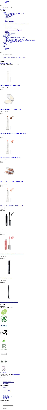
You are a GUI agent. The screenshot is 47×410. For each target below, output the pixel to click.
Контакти (4, 46)
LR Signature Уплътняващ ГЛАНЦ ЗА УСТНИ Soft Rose (12, 253)
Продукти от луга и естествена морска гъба (13, 30)
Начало (4, 12)
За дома (4, 24)
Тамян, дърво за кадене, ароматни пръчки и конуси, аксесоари (17, 39)
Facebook (7, 402)
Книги (6, 31)
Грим (6, 20)
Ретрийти (7, 38)
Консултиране (5, 36)
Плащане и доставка (7, 381)
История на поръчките (7, 396)
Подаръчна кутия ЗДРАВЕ (10, 14)
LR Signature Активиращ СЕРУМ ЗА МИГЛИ (10, 85)
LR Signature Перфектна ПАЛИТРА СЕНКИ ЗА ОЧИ (11, 181)
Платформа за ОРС (6, 390)
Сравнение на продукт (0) (5, 63)
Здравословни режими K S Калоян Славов (13, 41)
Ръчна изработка (8, 27)
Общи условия (5, 383)
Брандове (4, 43)
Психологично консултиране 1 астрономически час (15, 37)
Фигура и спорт (8, 16)
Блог (4, 45)
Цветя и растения (8, 34)
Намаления (5, 44)
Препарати (7, 32)
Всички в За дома (6, 35)
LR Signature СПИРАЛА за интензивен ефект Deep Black (12, 229)
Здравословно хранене (9, 15)
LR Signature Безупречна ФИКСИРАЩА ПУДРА (10, 109)
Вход (6, 2)
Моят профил (5, 395)
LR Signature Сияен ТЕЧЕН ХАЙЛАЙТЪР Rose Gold (11, 205)
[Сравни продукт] (4, 210)
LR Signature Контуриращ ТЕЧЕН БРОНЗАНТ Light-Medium (13, 133)
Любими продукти (6, 397)
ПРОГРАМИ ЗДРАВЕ (9, 21)
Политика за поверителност (8, 382)
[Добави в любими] (3, 210)
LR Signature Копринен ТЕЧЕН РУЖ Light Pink (10, 157)
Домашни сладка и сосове (10, 33)
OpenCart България (16, 374)
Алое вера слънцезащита (10, 22)
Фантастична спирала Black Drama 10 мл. (9, 302)
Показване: (2, 65)
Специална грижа (8, 18)
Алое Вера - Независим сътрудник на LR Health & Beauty (14, 13)
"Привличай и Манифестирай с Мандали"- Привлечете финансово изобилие (20, 40)
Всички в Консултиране (7, 42)
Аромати (7, 19)
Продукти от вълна (9, 25)
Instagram (7, 403)
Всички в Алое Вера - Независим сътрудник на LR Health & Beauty (16, 23)
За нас (4, 380)
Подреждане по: (3, 64)
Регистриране (7, 1)
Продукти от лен (8, 26)
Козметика (7, 17)
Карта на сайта (6, 398)
